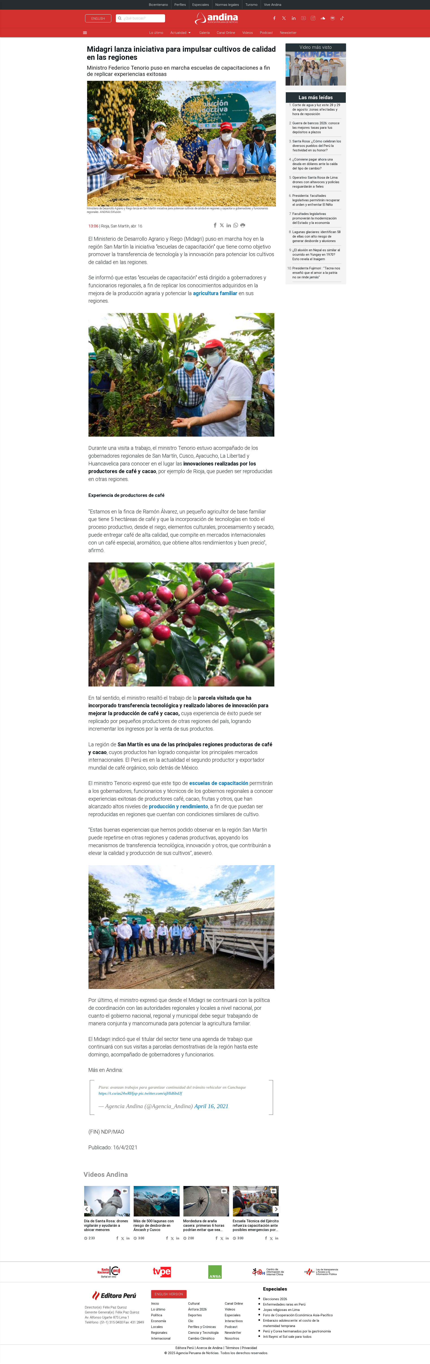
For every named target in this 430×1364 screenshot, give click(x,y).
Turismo (251, 5)
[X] (284, 18)
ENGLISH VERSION (169, 1294)
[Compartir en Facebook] (118, 1238)
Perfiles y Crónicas (202, 1327)
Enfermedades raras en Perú (284, 1304)
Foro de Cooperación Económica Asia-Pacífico (298, 1315)
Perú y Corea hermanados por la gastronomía (297, 1331)
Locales (157, 1327)
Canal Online (226, 33)
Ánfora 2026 (197, 1309)
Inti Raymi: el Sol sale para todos (287, 1337)
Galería (204, 33)
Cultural (194, 1304)
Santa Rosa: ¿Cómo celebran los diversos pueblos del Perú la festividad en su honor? (316, 145)
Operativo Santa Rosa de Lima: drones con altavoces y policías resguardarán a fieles (315, 182)
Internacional (160, 1338)
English (98, 18)
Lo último (156, 33)
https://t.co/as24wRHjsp (118, 1093)
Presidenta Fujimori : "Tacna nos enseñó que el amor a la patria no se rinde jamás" (316, 272)
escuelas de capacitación (218, 783)
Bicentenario (158, 5)
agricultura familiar (216, 293)
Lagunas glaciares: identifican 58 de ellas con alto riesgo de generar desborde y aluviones (316, 236)
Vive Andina (272, 5)
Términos (232, 1348)
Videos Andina (106, 1174)
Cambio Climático (201, 1338)
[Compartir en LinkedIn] (128, 1238)
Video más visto (316, 47)
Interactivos (234, 1321)
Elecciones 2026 (275, 1299)
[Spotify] (332, 18)
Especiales (200, 5)
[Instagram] (313, 18)
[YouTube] (303, 18)
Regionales (159, 1333)
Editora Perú (185, 1348)
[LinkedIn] (293, 18)
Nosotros (232, 1338)
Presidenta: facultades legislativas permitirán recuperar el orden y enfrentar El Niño (316, 200)
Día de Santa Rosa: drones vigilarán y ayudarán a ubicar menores (106, 1225)
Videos (247, 33)
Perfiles (180, 5)
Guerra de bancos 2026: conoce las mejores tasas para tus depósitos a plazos (316, 127)
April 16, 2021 (211, 1106)
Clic (191, 1321)
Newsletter (288, 33)
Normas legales (227, 5)
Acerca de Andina (209, 1348)
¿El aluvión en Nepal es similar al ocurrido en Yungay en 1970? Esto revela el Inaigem (316, 254)
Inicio (155, 1304)
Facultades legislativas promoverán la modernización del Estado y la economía (314, 218)
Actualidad (181, 32)
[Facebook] (274, 18)
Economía (158, 1321)
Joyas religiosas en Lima (281, 1310)
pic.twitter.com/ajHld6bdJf (160, 1093)
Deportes (195, 1315)
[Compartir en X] (123, 1238)
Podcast (266, 33)
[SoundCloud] (322, 18)
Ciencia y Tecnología (203, 1333)
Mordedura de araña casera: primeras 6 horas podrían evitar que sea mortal (203, 1227)
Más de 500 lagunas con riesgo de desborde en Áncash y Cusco (153, 1225)
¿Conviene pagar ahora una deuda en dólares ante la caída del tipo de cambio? (315, 163)
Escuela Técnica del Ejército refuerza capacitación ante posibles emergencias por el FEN (256, 1227)
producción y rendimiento (178, 807)
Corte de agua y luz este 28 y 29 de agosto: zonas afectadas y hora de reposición (316, 109)
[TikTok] (342, 18)
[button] (86, 1209)
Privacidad (249, 1348)
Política (156, 1315)
